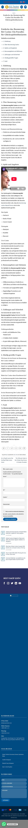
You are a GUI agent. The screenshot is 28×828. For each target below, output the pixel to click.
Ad (4, 490)
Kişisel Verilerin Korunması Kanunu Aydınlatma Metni (13, 755)
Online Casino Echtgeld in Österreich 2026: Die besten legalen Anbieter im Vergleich (15, 540)
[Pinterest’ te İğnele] (20, 448)
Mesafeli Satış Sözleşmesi (8, 763)
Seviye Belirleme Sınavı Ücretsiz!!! (11, 2)
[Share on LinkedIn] (24, 448)
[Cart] (25, 7)
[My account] (21, 7)
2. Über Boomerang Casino (11, 44)
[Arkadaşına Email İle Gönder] (16, 448)
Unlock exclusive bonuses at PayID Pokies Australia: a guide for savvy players (16, 532)
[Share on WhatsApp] (4, 448)
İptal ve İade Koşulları (7, 766)
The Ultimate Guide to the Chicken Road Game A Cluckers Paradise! (21, 460)
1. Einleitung (6, 41)
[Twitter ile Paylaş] (12, 448)
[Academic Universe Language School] (12, 7)
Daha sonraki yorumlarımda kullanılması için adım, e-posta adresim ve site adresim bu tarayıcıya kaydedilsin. (13, 514)
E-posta (5, 497)
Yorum (5, 476)
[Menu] (2, 7)
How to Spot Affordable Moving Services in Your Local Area (16, 553)
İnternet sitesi (6, 504)
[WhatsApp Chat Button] (4, 824)
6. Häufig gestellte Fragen (10, 58)
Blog (14, 13)
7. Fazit (5, 61)
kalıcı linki (15, 454)
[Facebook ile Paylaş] (8, 448)
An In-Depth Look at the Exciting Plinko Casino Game (7, 460)
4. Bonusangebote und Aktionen (12, 51)
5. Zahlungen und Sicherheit (11, 54)
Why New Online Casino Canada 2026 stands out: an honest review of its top (15, 547)
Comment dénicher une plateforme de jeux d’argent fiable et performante (15, 558)
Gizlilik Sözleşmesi (6, 759)
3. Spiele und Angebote (10, 48)
